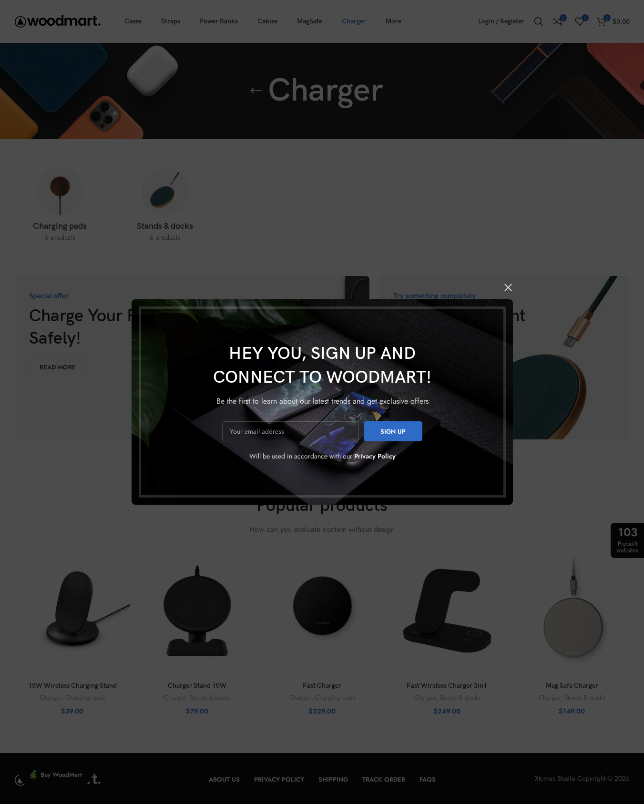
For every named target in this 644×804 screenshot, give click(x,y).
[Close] (508, 287)
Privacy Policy (374, 456)
